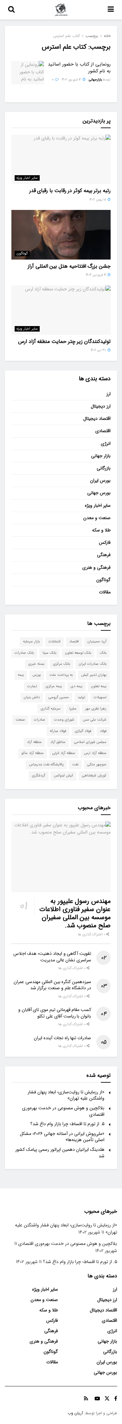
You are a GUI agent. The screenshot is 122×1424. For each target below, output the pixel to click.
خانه (107, 36)
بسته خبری (36, 664)
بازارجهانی (95, 79)
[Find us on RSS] (86, 1399)
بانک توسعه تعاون (78, 653)
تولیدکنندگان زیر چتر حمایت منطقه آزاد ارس (64, 341)
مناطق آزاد (57, 742)
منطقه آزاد (34, 742)
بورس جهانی (99, 492)
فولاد (103, 731)
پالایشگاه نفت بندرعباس (46, 764)
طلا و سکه (101, 530)
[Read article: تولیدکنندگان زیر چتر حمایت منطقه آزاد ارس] (61, 310)
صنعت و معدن (97, 517)
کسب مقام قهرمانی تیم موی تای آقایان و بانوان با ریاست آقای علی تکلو (54, 1013)
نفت (75, 764)
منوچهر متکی (96, 764)
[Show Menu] (111, 9)
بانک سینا (49, 653)
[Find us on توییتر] (107, 1399)
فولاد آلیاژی (83, 731)
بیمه (21, 675)
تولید (81, 697)
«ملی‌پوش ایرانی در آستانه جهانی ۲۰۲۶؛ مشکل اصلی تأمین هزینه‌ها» (62, 1137)
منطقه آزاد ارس (95, 753)
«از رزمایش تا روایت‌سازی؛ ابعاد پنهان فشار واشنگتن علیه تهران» (66, 1095)
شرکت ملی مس (94, 720)
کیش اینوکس (63, 775)
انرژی (106, 443)
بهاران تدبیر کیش (93, 675)
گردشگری (38, 775)
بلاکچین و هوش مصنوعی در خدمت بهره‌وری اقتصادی (63, 1111)
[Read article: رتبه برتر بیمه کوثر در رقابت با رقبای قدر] (61, 159)
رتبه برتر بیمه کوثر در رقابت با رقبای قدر (70, 191)
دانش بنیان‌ (32, 697)
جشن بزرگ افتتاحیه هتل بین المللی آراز (69, 266)
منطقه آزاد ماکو (32, 753)
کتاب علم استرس (66, 36)
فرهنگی (104, 554)
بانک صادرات (24, 653)
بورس (37, 675)
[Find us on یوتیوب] (97, 1399)
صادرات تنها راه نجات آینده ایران (62, 1037)
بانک (103, 653)
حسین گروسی (58, 697)
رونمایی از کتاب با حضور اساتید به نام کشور (79, 67)
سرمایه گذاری (51, 709)
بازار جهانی (101, 455)
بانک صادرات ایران (92, 664)
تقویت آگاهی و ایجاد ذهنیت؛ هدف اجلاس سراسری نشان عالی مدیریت (52, 957)
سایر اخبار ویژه (27, 178)
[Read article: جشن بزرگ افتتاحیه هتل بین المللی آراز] (61, 235)
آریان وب (75, 1413)
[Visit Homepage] (61, 9)
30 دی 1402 (99, 350)
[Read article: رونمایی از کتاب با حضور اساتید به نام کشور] (27, 72)
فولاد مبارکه (58, 731)
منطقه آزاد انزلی (63, 753)
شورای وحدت (64, 720)
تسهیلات (100, 697)
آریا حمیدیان (97, 641)
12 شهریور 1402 (72, 79)
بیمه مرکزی (54, 686)
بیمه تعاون (98, 686)
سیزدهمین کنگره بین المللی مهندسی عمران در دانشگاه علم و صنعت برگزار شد (52, 985)
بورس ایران (100, 480)
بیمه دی (76, 686)
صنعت (20, 720)
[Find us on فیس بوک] (115, 1399)
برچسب (92, 36)
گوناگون (22, 253)
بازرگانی (104, 468)
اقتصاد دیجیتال (97, 418)
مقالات (105, 592)
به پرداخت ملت (61, 675)
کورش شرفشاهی (94, 775)
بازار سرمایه (31, 641)
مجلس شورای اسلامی (90, 742)
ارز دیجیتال (101, 406)
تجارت (32, 686)
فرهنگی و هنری (96, 567)
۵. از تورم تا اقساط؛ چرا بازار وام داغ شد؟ (67, 1123)
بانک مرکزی (61, 664)
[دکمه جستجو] (11, 9)
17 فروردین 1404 (96, 275)
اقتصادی (103, 430)
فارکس (105, 542)
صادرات (39, 720)
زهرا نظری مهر (95, 709)
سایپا (72, 709)
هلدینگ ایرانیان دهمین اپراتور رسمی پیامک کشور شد (59, 1153)
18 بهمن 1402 (98, 199)
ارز (108, 393)
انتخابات (54, 641)
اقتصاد (74, 641)
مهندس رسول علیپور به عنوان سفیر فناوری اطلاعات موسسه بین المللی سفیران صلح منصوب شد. (75, 913)
